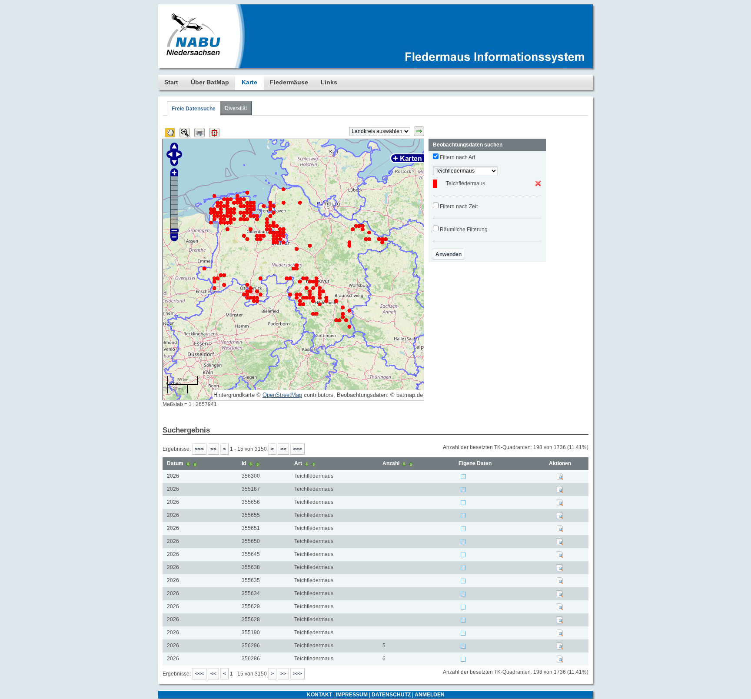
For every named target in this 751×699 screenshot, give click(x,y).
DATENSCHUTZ (391, 695)
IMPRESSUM (352, 695)
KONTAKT (319, 695)
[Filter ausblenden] (418, 131)
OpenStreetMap (282, 395)
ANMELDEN (430, 695)
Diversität (236, 108)
